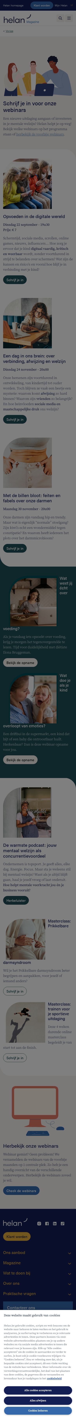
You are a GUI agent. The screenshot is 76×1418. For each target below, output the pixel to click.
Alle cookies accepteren (38, 1390)
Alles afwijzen (38, 1400)
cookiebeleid (54, 1378)
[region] (38, 1364)
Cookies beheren (38, 1410)
